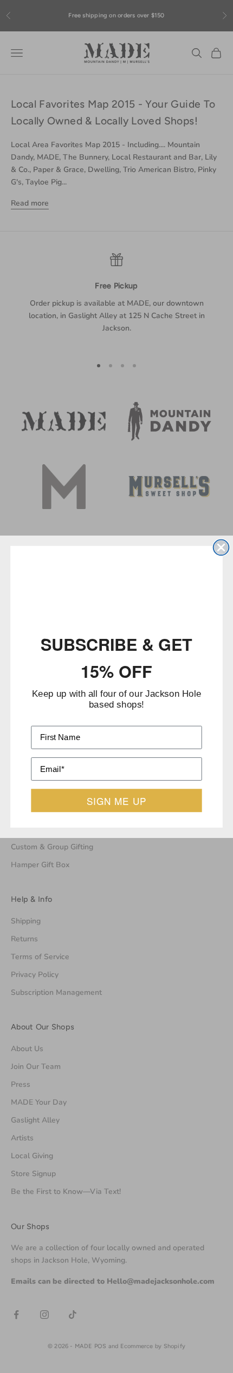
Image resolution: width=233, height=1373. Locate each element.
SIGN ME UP (116, 796)
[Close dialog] (221, 551)
